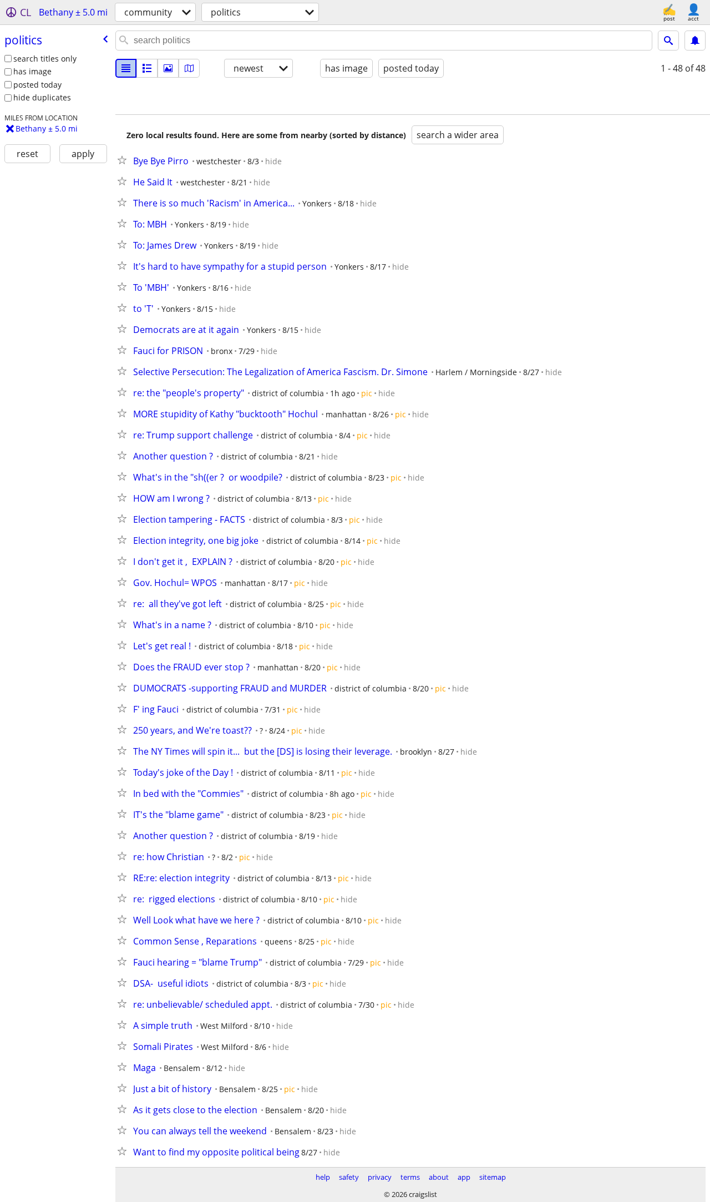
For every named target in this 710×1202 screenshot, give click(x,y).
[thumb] (147, 68)
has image (32, 71)
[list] (125, 68)
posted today (37, 84)
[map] (189, 68)
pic (366, 393)
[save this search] (695, 40)
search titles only (45, 58)
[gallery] (168, 68)
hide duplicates (42, 97)
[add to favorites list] (124, 159)
